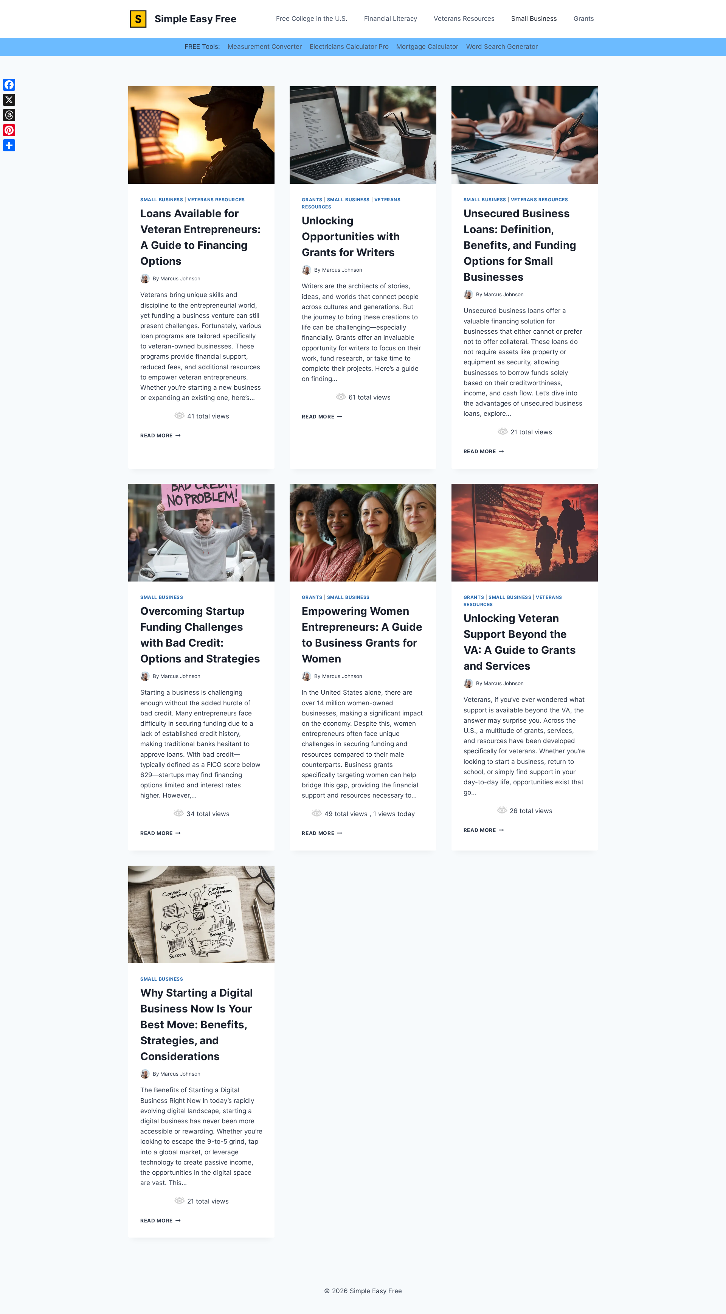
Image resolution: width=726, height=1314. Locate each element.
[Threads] (9, 115)
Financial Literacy (390, 18)
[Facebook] (9, 84)
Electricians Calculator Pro (349, 46)
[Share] (9, 145)
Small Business (534, 18)
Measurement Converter (265, 46)
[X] (9, 99)
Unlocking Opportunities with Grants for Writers (351, 236)
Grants (584, 18)
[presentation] (201, 135)
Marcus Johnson (180, 278)
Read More (160, 435)
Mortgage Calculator (427, 46)
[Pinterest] (9, 130)
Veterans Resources (464, 18)
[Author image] (145, 278)
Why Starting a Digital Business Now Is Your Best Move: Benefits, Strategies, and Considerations (196, 1024)
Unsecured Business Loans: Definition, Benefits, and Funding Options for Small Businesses (520, 245)
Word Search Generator (502, 46)
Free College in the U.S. (311, 18)
